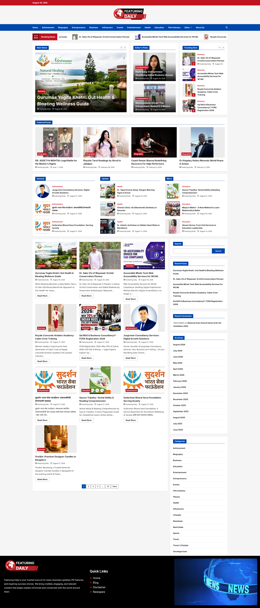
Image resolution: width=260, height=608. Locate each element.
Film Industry (174, 27)
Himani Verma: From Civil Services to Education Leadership (172, 226)
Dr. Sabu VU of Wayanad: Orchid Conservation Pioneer (80, 37)
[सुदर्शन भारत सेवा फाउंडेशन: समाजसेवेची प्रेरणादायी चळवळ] (56, 380)
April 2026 (178, 369)
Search (178, 244)
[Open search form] (226, 27)
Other (187, 27)
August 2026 (179, 344)
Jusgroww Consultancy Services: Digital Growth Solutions (42, 191)
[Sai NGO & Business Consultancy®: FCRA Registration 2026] (100, 318)
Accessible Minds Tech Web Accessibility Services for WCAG (146, 37)
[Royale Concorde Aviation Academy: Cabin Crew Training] (56, 318)
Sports (176, 533)
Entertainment (134, 27)
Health (148, 27)
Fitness (176, 497)
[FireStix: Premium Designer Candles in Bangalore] (56, 439)
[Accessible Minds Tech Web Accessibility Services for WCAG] (144, 255)
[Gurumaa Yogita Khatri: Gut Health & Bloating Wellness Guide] (56, 255)
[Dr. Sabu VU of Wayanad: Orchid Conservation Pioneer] (81, 82)
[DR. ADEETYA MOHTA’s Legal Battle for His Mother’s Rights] (58, 142)
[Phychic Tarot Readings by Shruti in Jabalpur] (106, 142)
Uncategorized (180, 551)
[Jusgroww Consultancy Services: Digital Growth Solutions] (144, 318)
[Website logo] (44, 566)
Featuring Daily (45, 109)
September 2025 (180, 411)
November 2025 (180, 399)
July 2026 (177, 350)
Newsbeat (177, 521)
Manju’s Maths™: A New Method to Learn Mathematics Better (172, 208)
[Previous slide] (121, 47)
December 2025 (180, 393)
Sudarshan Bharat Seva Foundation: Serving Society (42, 226)
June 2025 (178, 430)
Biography (63, 27)
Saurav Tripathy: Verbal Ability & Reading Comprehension (172, 191)
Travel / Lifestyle (180, 545)
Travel (176, 539)
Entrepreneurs (78, 27)
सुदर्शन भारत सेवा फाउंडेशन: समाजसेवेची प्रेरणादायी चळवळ (42, 208)
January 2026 (179, 387)
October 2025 (179, 405)
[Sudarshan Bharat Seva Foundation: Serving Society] (144, 380)
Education (159, 27)
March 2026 (178, 375)
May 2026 (177, 363)
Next (115, 486)
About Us (200, 27)
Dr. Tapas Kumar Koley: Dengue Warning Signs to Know (107, 191)
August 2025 (179, 417)
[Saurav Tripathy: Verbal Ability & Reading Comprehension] (100, 380)
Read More (43, 295)
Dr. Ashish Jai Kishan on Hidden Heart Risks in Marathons (107, 226)
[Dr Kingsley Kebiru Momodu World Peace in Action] (202, 142)
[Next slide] (125, 47)
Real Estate (178, 527)
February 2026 (180, 381)
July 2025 (177, 423)
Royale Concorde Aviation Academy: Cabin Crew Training (212, 37)
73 (108, 486)
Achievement (48, 27)
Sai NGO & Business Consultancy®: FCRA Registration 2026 (189, 105)
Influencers (107, 27)
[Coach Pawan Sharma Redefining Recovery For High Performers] (154, 142)
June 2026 (178, 357)
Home (35, 27)
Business (94, 27)
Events (120, 27)
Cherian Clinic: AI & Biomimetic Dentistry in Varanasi (107, 208)
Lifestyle (177, 515)
